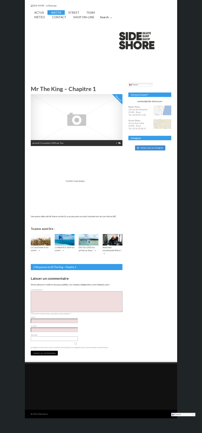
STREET (73, 12)
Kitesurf (118, 98)
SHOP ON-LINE (83, 17)
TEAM (90, 12)
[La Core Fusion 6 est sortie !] (41, 245)
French (135, 85)
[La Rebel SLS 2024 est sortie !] (65, 245)
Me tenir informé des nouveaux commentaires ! (52, 313)
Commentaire (37, 290)
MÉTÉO (39, 17)
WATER (56, 12)
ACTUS (39, 12)
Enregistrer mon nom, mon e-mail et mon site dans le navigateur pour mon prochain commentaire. (69, 347)
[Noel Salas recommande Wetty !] (112, 245)
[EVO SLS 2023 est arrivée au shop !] (88, 245)
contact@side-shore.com (149, 101)
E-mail (34, 326)
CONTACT (59, 17)
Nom (33, 317)
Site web (34, 335)
